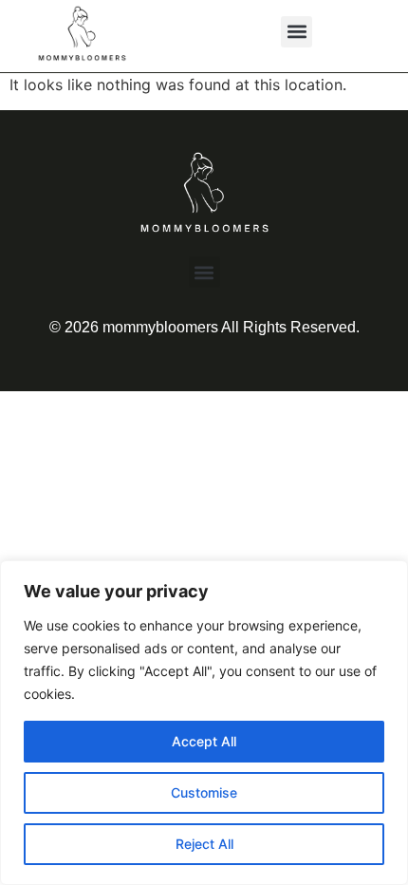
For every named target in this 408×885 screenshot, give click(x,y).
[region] (204, 722)
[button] (296, 31)
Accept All (204, 741)
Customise (204, 792)
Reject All (204, 844)
